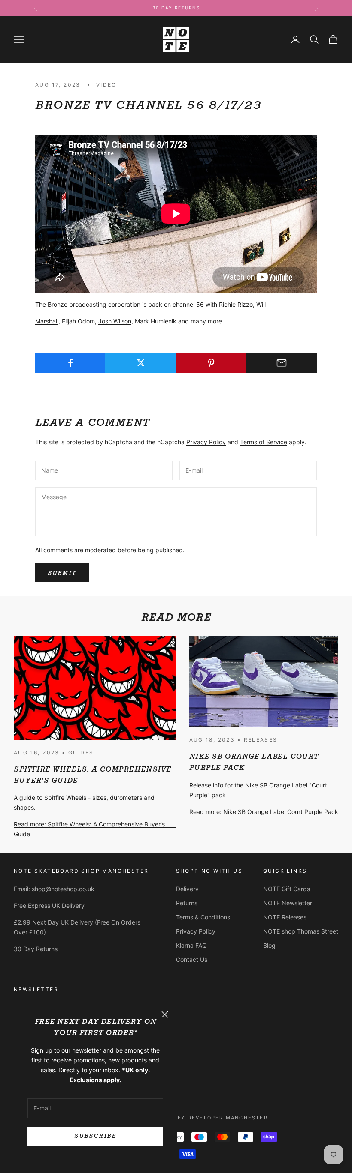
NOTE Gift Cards (286, 888)
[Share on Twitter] (141, 362)
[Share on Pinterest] (211, 362)
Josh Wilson (114, 321)
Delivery (187, 888)
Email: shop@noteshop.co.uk (54, 888)
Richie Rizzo (236, 304)
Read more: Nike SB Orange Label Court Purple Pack (263, 811)
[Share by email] (282, 362)
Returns (186, 903)
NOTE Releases (284, 917)
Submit (62, 573)
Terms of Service (263, 442)
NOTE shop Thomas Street (300, 931)
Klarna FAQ (191, 945)
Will (261, 304)
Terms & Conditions (203, 917)
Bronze (57, 304)
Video (106, 84)
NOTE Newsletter (287, 903)
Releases (261, 739)
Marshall (46, 321)
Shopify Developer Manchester (213, 1118)
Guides (81, 752)
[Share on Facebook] (70, 362)
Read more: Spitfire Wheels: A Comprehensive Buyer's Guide (89, 829)
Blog (269, 945)
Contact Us (191, 959)
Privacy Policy (206, 442)
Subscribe (95, 1136)
